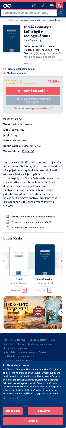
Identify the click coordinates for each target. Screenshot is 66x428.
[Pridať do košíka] (24, 290)
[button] (13, 411)
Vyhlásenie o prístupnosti (17, 356)
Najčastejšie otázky (13, 344)
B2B (53, 340)
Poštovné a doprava (14, 340)
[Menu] (52, 6)
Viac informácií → (12, 398)
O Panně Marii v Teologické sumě (45, 279)
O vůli (18, 279)
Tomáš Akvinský (32, 40)
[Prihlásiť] (43, 5)
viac (26, 63)
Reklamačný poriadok (15, 348)
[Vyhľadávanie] (61, 12)
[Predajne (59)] (34, 5)
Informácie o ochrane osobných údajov (24, 352)
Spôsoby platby (38, 340)
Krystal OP (28, 151)
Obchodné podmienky (40, 344)
